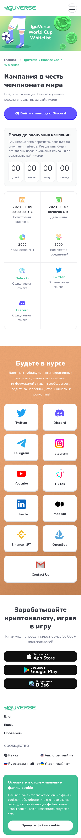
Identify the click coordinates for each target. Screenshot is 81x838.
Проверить (13, 733)
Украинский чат (57, 763)
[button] (21, 447)
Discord (22, 310)
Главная (10, 60)
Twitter (59, 277)
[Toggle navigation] (72, 7)
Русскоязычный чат (24, 763)
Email (8, 725)
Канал (13, 755)
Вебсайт (22, 278)
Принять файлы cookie (40, 825)
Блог (8, 716)
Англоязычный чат (60, 755)
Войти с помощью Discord (42, 113)
